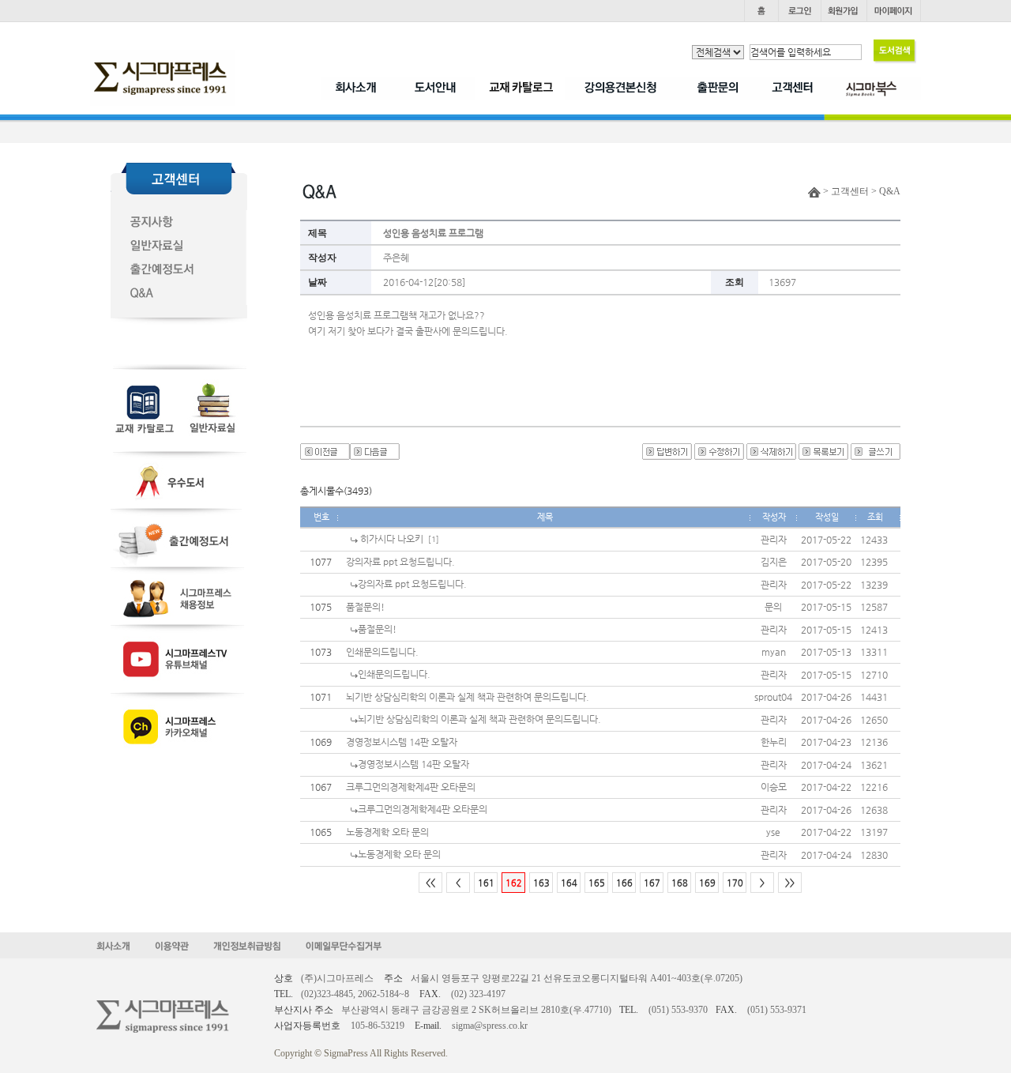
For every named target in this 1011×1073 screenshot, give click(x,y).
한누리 (774, 741)
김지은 (774, 561)
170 (735, 883)
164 (569, 883)
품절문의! (365, 606)
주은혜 (396, 257)
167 (652, 883)
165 (596, 883)
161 (486, 883)
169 (707, 883)
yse (773, 832)
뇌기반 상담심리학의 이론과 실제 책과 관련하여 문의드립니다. (467, 696)
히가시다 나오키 (390, 538)
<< (430, 883)
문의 (773, 606)
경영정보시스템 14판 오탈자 (401, 741)
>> (790, 883)
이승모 (774, 787)
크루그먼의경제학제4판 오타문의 (410, 787)
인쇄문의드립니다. (382, 651)
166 (624, 883)
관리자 (774, 539)
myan (773, 651)
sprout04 (773, 696)
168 (679, 883)
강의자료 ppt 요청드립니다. (400, 561)
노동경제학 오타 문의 (387, 832)
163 (541, 883)
